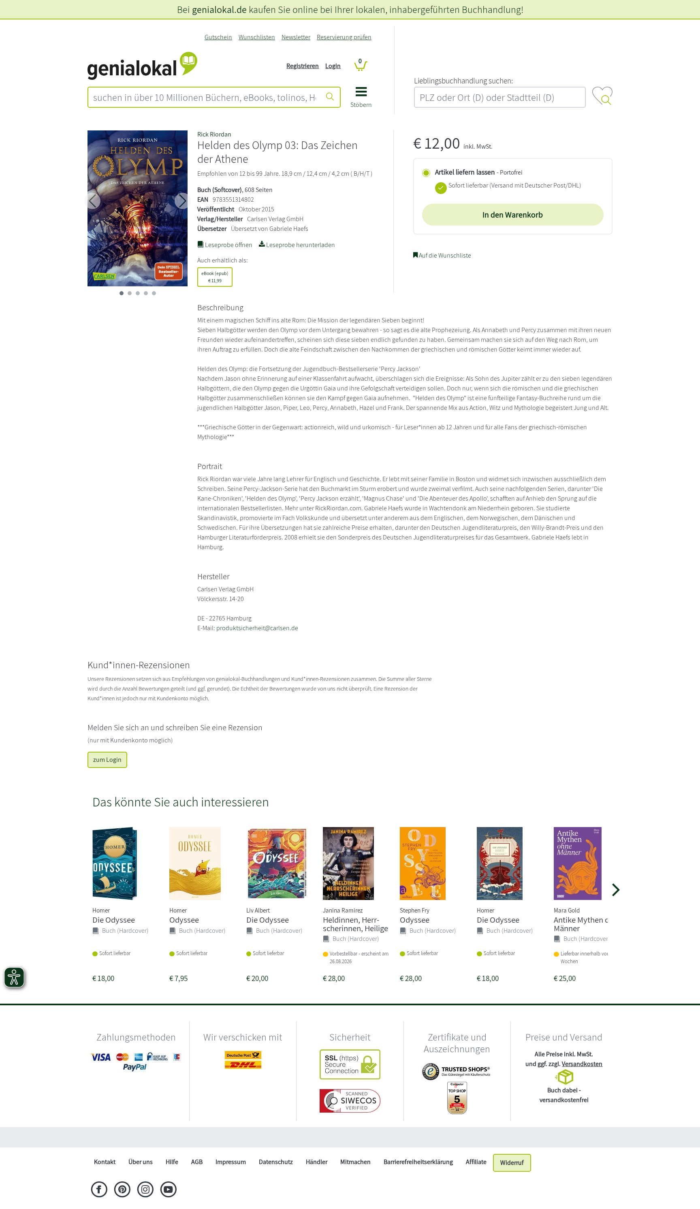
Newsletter (296, 37)
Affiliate (476, 1162)
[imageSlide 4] (154, 293)
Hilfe (172, 1162)
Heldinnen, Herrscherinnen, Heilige (355, 924)
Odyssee (184, 919)
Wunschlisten (257, 37)
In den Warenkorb (512, 214)
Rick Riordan (214, 134)
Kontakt (104, 1162)
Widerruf (512, 1162)
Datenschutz (276, 1162)
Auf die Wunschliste (444, 255)
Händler (316, 1162)
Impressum (231, 1162)
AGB (197, 1162)
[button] (361, 100)
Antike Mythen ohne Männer (588, 924)
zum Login (107, 759)
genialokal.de (219, 9)
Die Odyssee (113, 919)
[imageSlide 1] (130, 293)
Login (333, 66)
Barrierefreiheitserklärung (418, 1162)
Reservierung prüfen (344, 37)
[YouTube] (168, 1190)
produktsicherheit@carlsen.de (257, 628)
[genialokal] (142, 65)
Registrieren (302, 66)
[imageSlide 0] (122, 293)
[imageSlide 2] (138, 293)
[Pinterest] (122, 1190)
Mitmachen (355, 1162)
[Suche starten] (330, 97)
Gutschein (218, 37)
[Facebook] (99, 1190)
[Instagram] (145, 1190)
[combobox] (204, 97)
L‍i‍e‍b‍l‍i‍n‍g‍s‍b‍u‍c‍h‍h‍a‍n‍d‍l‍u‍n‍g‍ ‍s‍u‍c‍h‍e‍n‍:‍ (463, 80)
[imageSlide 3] (146, 293)
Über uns (140, 1162)
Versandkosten (582, 1064)
